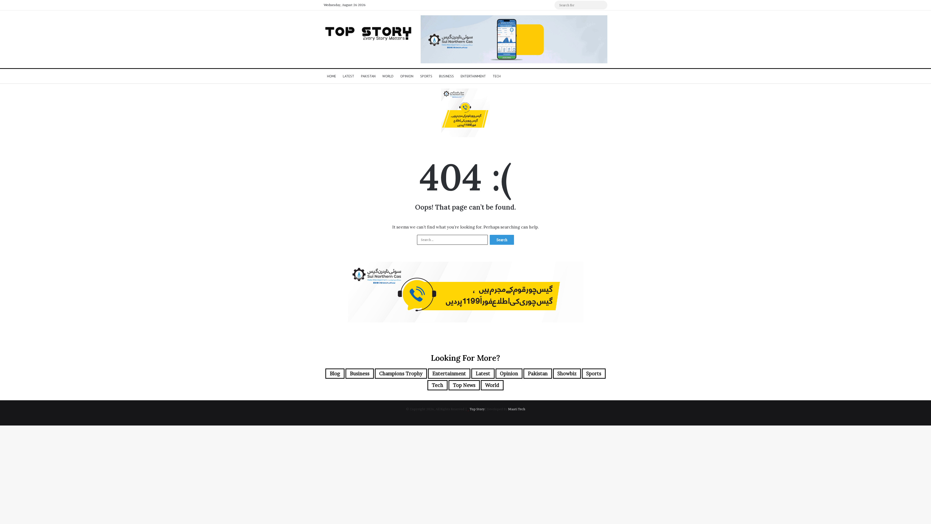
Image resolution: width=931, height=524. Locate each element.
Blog (335, 374)
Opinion (406, 76)
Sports (426, 76)
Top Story (477, 409)
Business (446, 76)
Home (331, 76)
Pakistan (368, 76)
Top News (464, 385)
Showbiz (567, 374)
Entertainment (473, 76)
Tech (497, 76)
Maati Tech (516, 409)
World (387, 76)
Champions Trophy (401, 374)
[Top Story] (368, 32)
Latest (348, 76)
